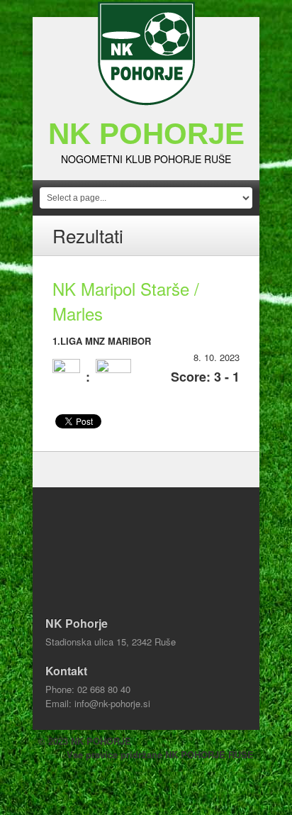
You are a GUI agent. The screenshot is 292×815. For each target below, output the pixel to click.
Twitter (146, 779)
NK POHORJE (146, 133)
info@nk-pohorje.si (112, 703)
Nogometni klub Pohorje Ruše (146, 159)
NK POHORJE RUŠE (209, 754)
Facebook (115, 779)
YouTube (177, 779)
